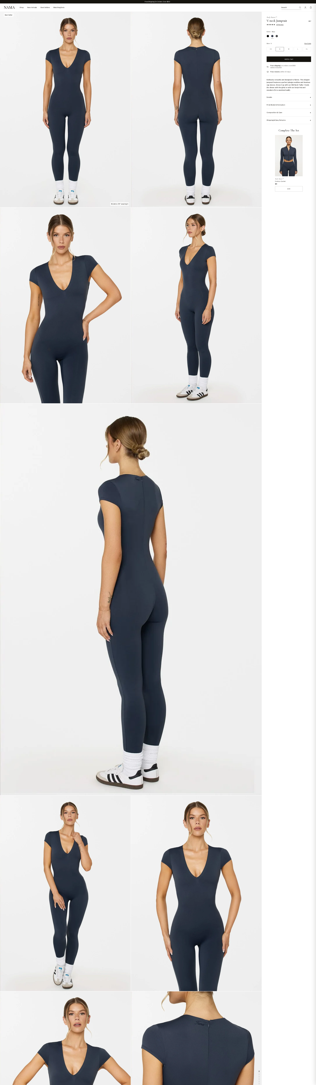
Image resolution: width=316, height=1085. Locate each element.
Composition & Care (289, 112)
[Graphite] (277, 36)
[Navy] (272, 36)
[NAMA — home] (9, 7)
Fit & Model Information (289, 105)
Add (288, 189)
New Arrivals (32, 7)
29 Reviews (280, 24)
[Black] (268, 36)
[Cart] (310, 7)
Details (289, 97)
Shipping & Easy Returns (289, 120)
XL (307, 49)
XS (271, 49)
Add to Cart (289, 59)
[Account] (305, 7)
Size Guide (307, 43)
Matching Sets (58, 7)
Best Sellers (45, 7)
